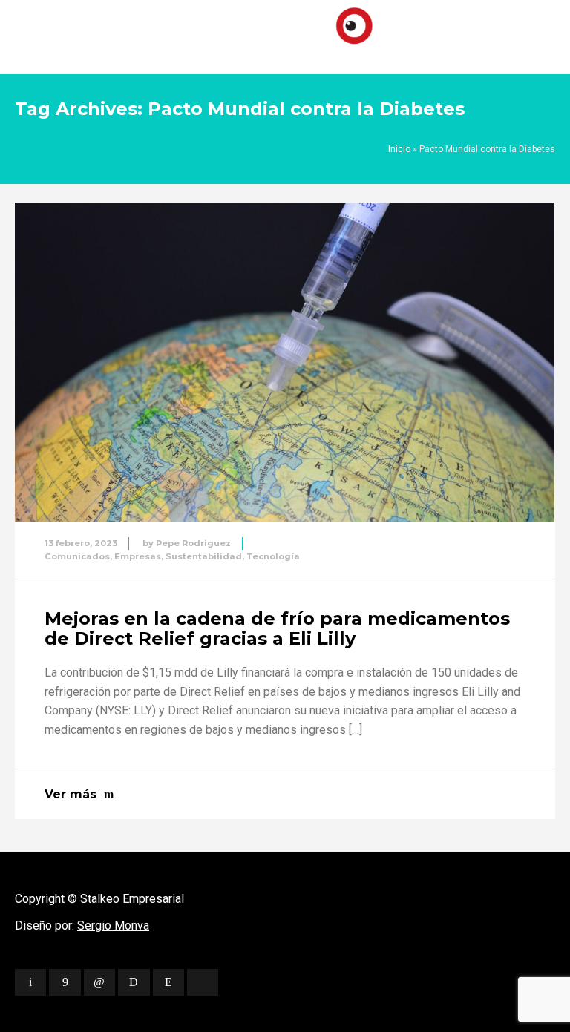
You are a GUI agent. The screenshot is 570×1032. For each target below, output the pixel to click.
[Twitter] (30, 982)
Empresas (137, 556)
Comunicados (77, 556)
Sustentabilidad (204, 556)
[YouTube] (202, 982)
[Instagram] (168, 982)
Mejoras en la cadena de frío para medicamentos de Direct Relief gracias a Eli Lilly (277, 628)
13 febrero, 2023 (81, 543)
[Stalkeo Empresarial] (285, 33)
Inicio (399, 149)
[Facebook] (64, 982)
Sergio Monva (113, 925)
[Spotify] (133, 982)
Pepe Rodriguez (193, 543)
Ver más (70, 794)
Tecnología (273, 556)
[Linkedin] (99, 982)
